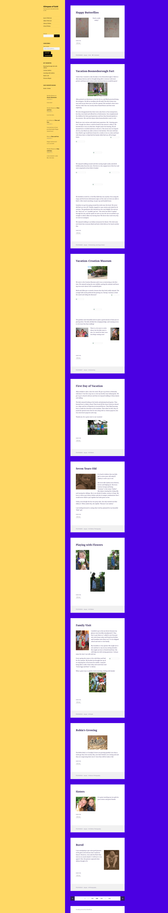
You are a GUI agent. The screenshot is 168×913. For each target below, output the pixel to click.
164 (109, 898)
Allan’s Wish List (47, 20)
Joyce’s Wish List (47, 18)
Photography (97, 529)
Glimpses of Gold (50, 6)
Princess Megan (47, 78)
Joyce (86, 55)
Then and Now (55, 136)
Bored (80, 844)
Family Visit (83, 625)
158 (92, 898)
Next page (122, 898)
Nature (91, 775)
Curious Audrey (47, 70)
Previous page (72, 898)
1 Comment (96, 55)
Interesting (92, 245)
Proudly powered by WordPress (84, 909)
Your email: (46, 46)
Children (92, 452)
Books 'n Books (47, 88)
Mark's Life (46, 75)
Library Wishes (47, 23)
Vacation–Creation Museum (93, 261)
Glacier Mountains (52, 97)
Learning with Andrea (49, 73)
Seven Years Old (86, 468)
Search (45, 33)
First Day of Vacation (89, 386)
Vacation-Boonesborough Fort (95, 71)
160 (101, 898)
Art (90, 55)
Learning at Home (100, 245)
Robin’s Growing (86, 730)
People (91, 714)
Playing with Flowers (89, 544)
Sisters (80, 791)
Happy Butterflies (87, 12)
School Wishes (47, 26)
